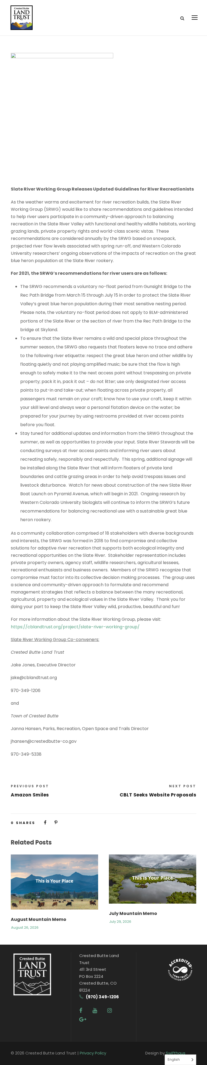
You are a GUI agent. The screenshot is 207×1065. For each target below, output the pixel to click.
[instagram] (109, 1010)
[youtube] (94, 1010)
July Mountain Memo (133, 913)
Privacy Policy (93, 1053)
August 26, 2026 (25, 927)
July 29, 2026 (120, 921)
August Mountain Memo (38, 919)
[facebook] (80, 1010)
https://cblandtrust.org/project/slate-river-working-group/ (75, 627)
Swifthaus (175, 1053)
